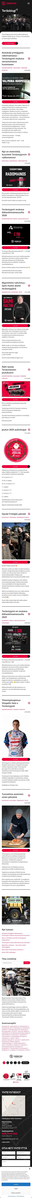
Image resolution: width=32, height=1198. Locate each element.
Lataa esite (6, 1142)
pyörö (24, 1036)
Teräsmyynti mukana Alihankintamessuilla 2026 (13, 212)
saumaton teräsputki (8, 1039)
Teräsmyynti (20, 800)
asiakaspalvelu (6, 292)
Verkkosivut (5, 1050)
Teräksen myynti (15, 1041)
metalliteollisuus (23, 218)
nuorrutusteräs (6, 1036)
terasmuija (24, 68)
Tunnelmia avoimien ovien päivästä (12, 795)
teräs (4, 1044)
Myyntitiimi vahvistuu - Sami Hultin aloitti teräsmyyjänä (14, 285)
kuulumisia (16, 376)
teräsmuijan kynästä (23, 517)
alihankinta (5, 620)
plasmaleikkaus (17, 1036)
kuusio (14, 1031)
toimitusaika (24, 1048)
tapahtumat (16, 68)
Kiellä (16, 1188)
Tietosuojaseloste (12, 1196)
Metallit (26, 1031)
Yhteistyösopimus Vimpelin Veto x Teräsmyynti (11, 703)
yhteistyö (5, 70)
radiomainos (13, 161)
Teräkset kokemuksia (19, 1043)
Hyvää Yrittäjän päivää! (14, 513)
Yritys (20, 292)
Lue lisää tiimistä (9, 43)
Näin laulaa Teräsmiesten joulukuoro (9, 369)
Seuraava (25, 1062)
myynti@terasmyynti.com (10, 1139)
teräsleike (10, 1044)
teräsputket (5, 1048)
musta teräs (15, 1034)
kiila (12, 1028)
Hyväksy (16, 1184)
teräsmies (23, 376)
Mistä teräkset (6, 1034)
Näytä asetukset (16, 1193)
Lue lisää (15, 102)
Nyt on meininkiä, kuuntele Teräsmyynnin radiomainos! (14, 154)
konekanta (26, 1028)
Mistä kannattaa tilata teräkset (21, 1033)
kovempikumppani (7, 68)
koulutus (5, 1029)
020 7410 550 (9, 1133)
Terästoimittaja (22, 161)
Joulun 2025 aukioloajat (14, 429)
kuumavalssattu (7, 1031)
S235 (13, 1038)
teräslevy (17, 1044)
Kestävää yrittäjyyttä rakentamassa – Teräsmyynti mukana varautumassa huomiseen (13, 58)
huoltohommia (24, 1026)
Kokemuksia (18, 1028)
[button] (29, 1168)
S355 (17, 1038)
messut (15, 218)
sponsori (16, 709)
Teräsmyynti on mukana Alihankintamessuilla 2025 (14, 614)
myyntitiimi (14, 292)
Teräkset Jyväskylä (7, 1043)
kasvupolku (5, 161)
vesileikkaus (14, 1050)
